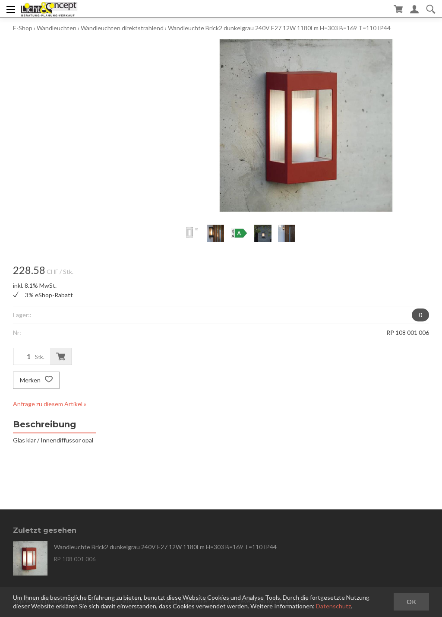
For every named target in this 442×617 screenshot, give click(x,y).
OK (411, 601)
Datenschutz (333, 606)
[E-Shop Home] (49, 8)
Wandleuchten (56, 28)
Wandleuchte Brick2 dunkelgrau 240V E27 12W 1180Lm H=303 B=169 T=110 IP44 (279, 28)
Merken (31, 380)
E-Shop (22, 28)
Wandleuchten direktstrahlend (122, 28)
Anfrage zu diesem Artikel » (49, 403)
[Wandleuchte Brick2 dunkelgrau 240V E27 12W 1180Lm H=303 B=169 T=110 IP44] (30, 558)
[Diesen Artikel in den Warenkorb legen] (61, 356)
